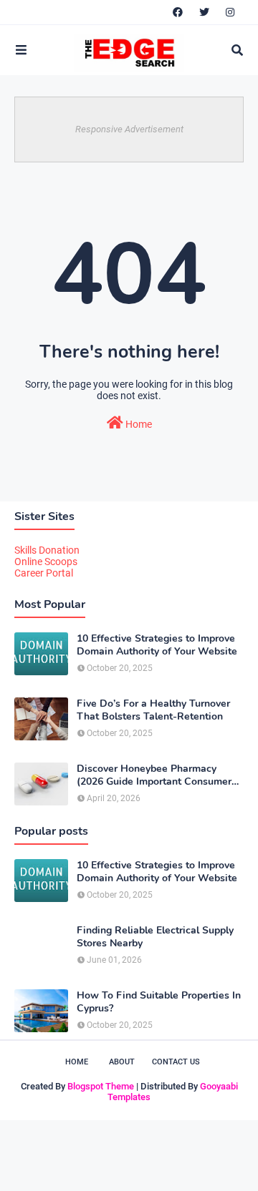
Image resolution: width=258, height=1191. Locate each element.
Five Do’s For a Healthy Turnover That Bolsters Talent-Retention (153, 710)
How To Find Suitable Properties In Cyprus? (159, 1002)
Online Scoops (45, 561)
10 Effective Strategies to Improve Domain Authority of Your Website (157, 645)
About (122, 1062)
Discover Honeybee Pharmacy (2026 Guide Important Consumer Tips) (154, 775)
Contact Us (176, 1062)
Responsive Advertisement (129, 129)
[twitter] (204, 12)
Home (137, 424)
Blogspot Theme (100, 1086)
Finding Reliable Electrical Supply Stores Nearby (155, 937)
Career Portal (43, 573)
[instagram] (230, 12)
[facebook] (177, 12)
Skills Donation (47, 550)
